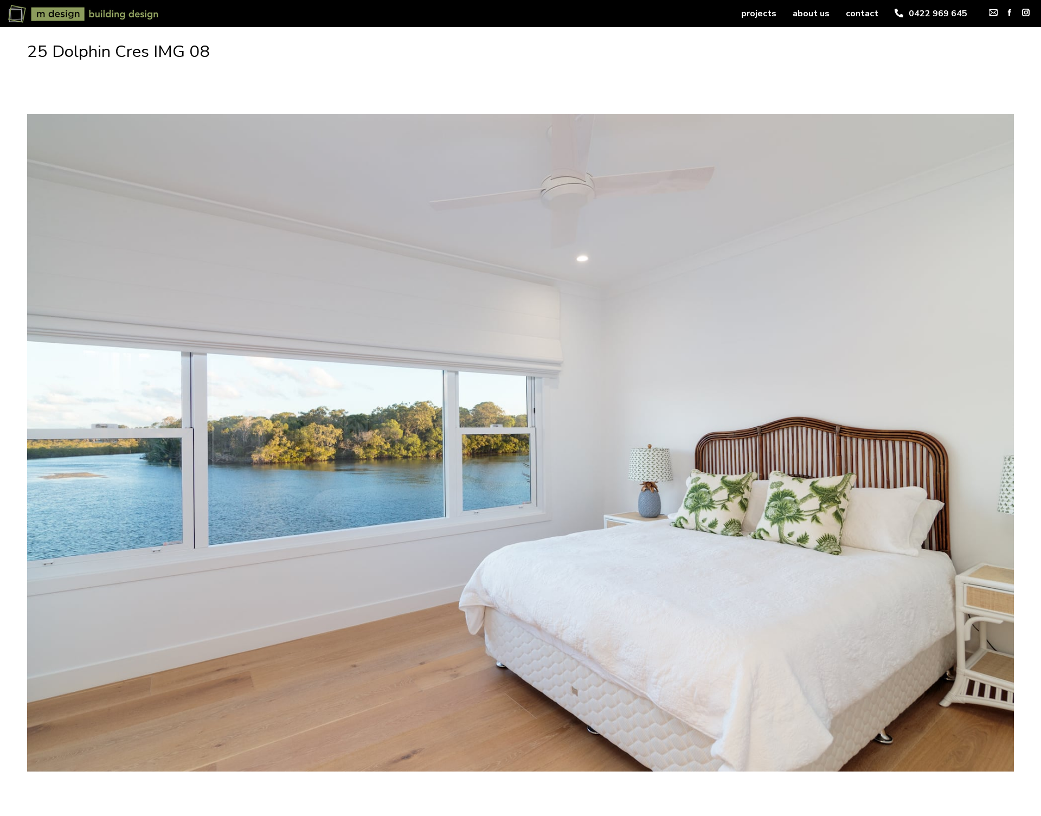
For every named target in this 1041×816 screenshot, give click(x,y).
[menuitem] (758, 13)
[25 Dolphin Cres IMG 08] (520, 443)
